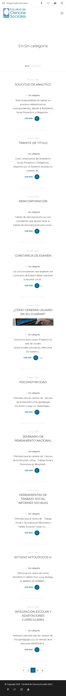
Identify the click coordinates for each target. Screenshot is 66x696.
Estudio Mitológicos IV (33, 557)
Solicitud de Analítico (33, 84)
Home (27, 65)
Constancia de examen (33, 255)
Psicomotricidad (33, 382)
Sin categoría (34, 95)
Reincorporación (33, 201)
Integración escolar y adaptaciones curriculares (33, 615)
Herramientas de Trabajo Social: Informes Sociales (33, 499)
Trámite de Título (33, 143)
